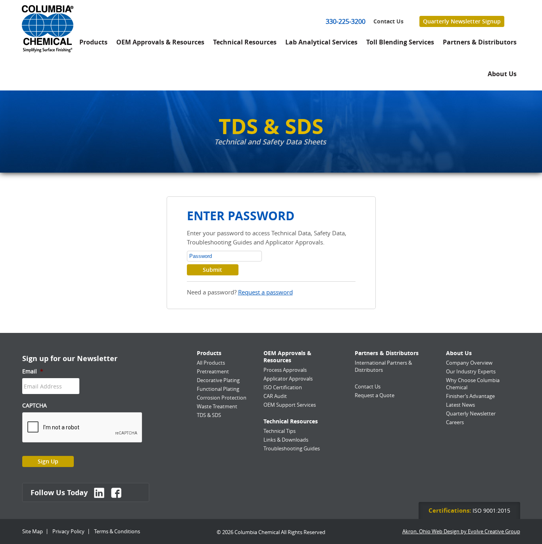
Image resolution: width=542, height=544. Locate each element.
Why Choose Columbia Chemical (473, 384)
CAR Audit (275, 396)
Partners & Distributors (480, 42)
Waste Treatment (217, 406)
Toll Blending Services (400, 42)
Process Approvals (285, 369)
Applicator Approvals (288, 378)
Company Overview (469, 362)
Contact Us (388, 21)
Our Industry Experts (471, 371)
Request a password (265, 292)
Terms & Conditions (117, 531)
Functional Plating (218, 388)
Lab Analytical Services (321, 42)
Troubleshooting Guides (291, 448)
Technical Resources (245, 42)
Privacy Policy (68, 531)
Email (32, 371)
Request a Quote (374, 395)
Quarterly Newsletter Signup (462, 21)
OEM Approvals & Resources (160, 42)
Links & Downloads (285, 439)
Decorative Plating (218, 380)
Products (93, 42)
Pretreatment (213, 371)
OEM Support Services (289, 404)
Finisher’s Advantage (470, 396)
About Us (502, 73)
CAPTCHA (34, 405)
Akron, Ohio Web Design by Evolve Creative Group (461, 531)
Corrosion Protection (221, 397)
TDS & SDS (209, 415)
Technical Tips (279, 430)
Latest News (460, 404)
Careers (455, 422)
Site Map (32, 531)
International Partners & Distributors (383, 366)
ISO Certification (282, 387)
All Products (211, 362)
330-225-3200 (345, 21)
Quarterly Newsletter (471, 413)
